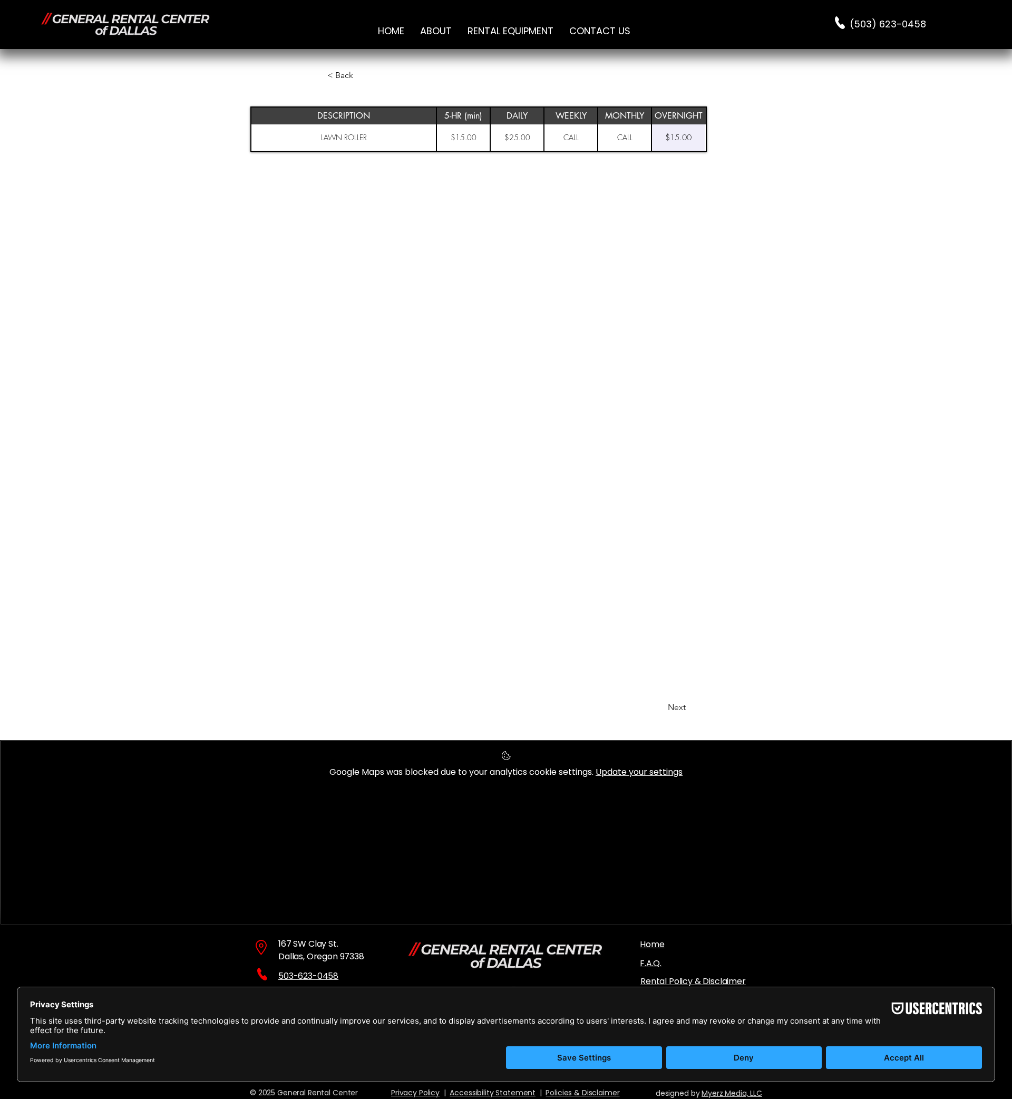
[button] (510, 30)
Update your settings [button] (639, 772)
